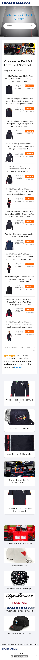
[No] (36, 656)
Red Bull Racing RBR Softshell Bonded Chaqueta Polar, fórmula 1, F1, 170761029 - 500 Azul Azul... (19, 279)
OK (12, 657)
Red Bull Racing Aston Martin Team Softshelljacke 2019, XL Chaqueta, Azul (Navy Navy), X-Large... (19, 124)
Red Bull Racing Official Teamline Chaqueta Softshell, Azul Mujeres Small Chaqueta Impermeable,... (19, 324)
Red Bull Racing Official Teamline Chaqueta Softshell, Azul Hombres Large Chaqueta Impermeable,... (19, 191)
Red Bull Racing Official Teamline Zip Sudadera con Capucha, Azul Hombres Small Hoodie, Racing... (19, 169)
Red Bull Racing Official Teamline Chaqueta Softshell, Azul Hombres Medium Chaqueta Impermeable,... (19, 256)
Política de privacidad (21, 657)
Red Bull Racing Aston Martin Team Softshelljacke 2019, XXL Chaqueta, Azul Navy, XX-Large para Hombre (19, 101)
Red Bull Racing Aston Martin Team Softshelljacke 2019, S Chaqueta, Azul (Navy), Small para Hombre (19, 214)
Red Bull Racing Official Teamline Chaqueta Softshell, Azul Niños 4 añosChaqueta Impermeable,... (19, 302)
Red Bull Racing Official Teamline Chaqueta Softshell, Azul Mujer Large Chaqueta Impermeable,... (19, 146)
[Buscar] (31, 25)
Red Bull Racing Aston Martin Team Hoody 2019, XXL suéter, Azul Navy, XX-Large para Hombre (19, 78)
